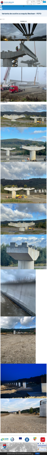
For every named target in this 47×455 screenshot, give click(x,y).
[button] (23, 6)
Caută (44, 1)
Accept (37, 453)
